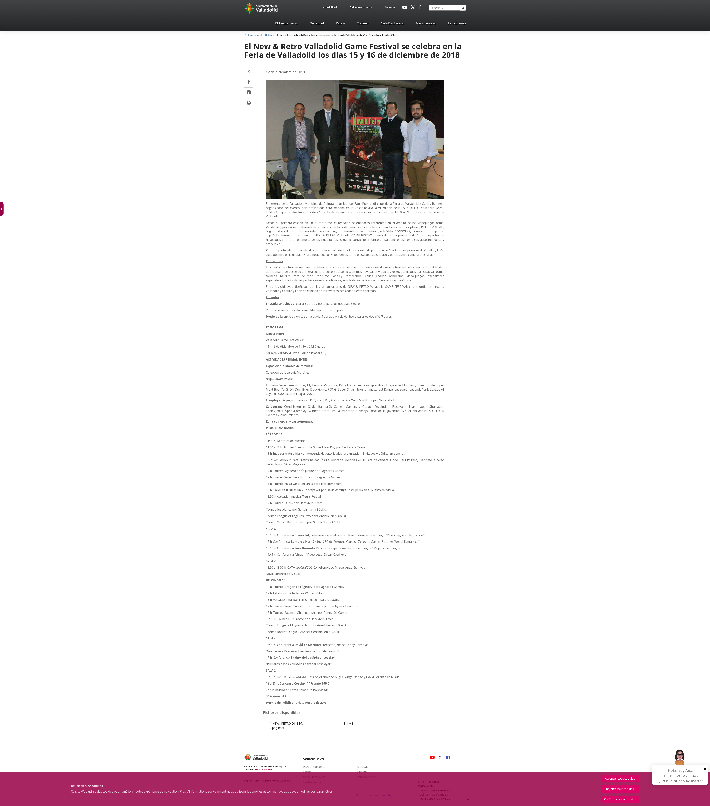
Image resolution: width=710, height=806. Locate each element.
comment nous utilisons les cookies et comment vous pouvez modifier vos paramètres (273, 791)
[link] (330, 8)
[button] (463, 8)
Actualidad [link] (256, 34)
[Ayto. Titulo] (260, 757)
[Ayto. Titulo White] (267, 8)
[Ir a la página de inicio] (250, 8)
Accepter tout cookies (620, 778)
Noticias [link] (269, 34)
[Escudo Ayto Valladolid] (248, 757)
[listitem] (286, 24)
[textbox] (444, 8)
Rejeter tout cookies (620, 789)
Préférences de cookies (620, 799)
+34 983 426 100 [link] (263, 769)
